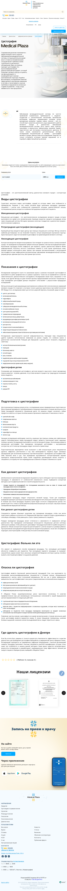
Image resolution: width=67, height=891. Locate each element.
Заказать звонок (33, 21)
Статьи (41, 18)
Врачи (9, 18)
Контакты (37, 837)
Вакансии (46, 18)
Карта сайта (5, 882)
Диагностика (12, 36)
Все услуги (5, 18)
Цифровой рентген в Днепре (25, 36)
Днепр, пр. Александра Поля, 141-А (12, 853)
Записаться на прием (58, 31)
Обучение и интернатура (54, 18)
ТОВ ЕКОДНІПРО (36, 879)
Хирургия (4, 806)
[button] (18, 693)
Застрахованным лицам (30, 18)
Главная (4, 36)
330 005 (9, 15)
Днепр (39, 24)
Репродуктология (7, 814)
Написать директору (59, 27)
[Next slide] (64, 693)
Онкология (4, 816)
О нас (23, 18)
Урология (4, 811)
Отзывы (12, 18)
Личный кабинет (29, 24)
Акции (16, 18)
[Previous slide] (3, 693)
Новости (37, 18)
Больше (62, 18)
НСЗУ (20, 18)
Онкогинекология (7, 819)
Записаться (60, 177)
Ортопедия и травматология (10, 809)
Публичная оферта (40, 840)
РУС (35, 24)
